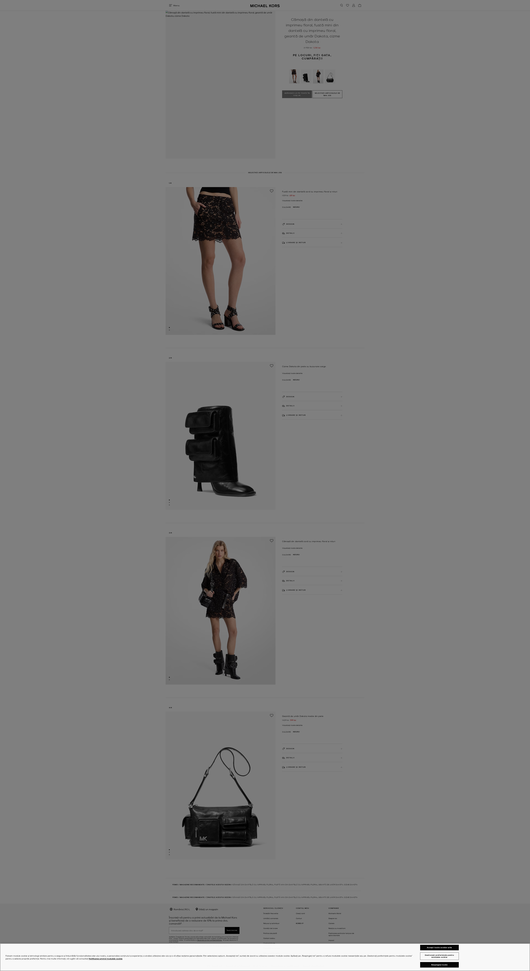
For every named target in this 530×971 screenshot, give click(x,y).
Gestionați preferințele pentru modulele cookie (439, 956)
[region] (265, 957)
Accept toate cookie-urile (439, 947)
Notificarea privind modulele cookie (105, 958)
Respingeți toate (439, 965)
